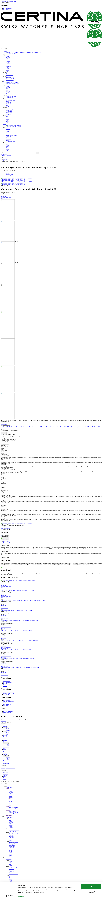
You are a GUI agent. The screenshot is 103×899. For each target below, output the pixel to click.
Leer (7, 105)
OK (91, 886)
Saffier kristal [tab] (6, 541)
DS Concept (3, 433)
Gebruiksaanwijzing (5, 425)
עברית (83, 426)
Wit (7, 122)
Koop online (3, 196)
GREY (7, 120)
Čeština (65, 426)
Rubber (7, 106)
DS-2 (7, 70)
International (6, 763)
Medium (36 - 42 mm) (11, 78)
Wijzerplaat (3, 483)
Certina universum (7, 8)
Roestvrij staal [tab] (6, 542)
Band (2, 506)
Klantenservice (6, 9)
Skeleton (8, 63)
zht (63, 426)
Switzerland (6, 755)
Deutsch (5, 426)
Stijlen (7, 788)
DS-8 (4, 160)
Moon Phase (9, 112)
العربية (80, 426)
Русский (73, 426)
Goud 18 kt (8, 103)
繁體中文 (94, 426)
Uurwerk (2, 487)
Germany (5, 740)
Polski (40, 426)
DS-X (7, 68)
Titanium (8, 101)
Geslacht (5, 683)
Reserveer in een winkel (6, 197)
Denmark (5, 735)
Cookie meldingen (7, 713)
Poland (4, 749)
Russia (4, 751)
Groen (7, 119)
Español (14, 426)
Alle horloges (6, 694)
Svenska (59, 426)
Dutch (7, 728)
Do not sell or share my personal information (91, 891)
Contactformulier (7, 684)
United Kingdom (7, 760)
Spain (4, 753)
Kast (2, 453)
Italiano (21, 426)
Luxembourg (6, 743)
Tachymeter (8, 114)
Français (18, 426)
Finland (5, 736)
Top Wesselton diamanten (12, 135)
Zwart (7, 116)
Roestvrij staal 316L (10, 100)
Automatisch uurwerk (11, 73)
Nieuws (5, 686)
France (4, 738)
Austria (5, 726)
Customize (21, 896)
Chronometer (9, 111)
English (11, 426)
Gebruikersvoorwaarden (8, 711)
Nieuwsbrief (6, 705)
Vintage (8, 57)
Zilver (7, 121)
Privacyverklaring (7, 712)
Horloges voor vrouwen (8, 693)
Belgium (5, 727)
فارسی (77, 426)
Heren (4, 81)
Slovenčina (52, 426)
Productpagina (4, 424)
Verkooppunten (6, 681)
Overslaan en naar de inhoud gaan (8, 1)
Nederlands (29, 426)
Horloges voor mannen (8, 692)
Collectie (5, 51)
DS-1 (7, 71)
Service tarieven (6, 702)
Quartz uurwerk (9, 75)
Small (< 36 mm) (10, 77)
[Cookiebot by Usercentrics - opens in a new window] (9, 896)
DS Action (8, 66)
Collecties (8, 798)
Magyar (25, 426)
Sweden (5, 754)
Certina (5, 157)
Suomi (56, 426)
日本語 (86, 426)
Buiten (7, 62)
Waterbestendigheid (10, 109)
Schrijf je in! (3, 721)
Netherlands (6, 747)
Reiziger (8, 58)
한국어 (98, 426)
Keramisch (8, 102)
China (5, 731)
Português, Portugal (45, 426)
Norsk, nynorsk (35, 426)
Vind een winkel (4, 198)
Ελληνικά (69, 426)
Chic (7, 60)
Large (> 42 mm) (10, 80)
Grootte (8, 810)
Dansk (2, 426)
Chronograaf (9, 110)
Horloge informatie (4, 444)
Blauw (7, 117)
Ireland (4, 741)
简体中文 (90, 426)
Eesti (8, 426)
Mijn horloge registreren (8, 701)
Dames (4, 124)
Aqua (7, 56)
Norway (5, 748)
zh (62, 426)
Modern (8, 61)
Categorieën (8, 815)
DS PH (7, 67)
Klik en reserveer (7, 704)
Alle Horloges (9, 787)
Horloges (5, 159)
